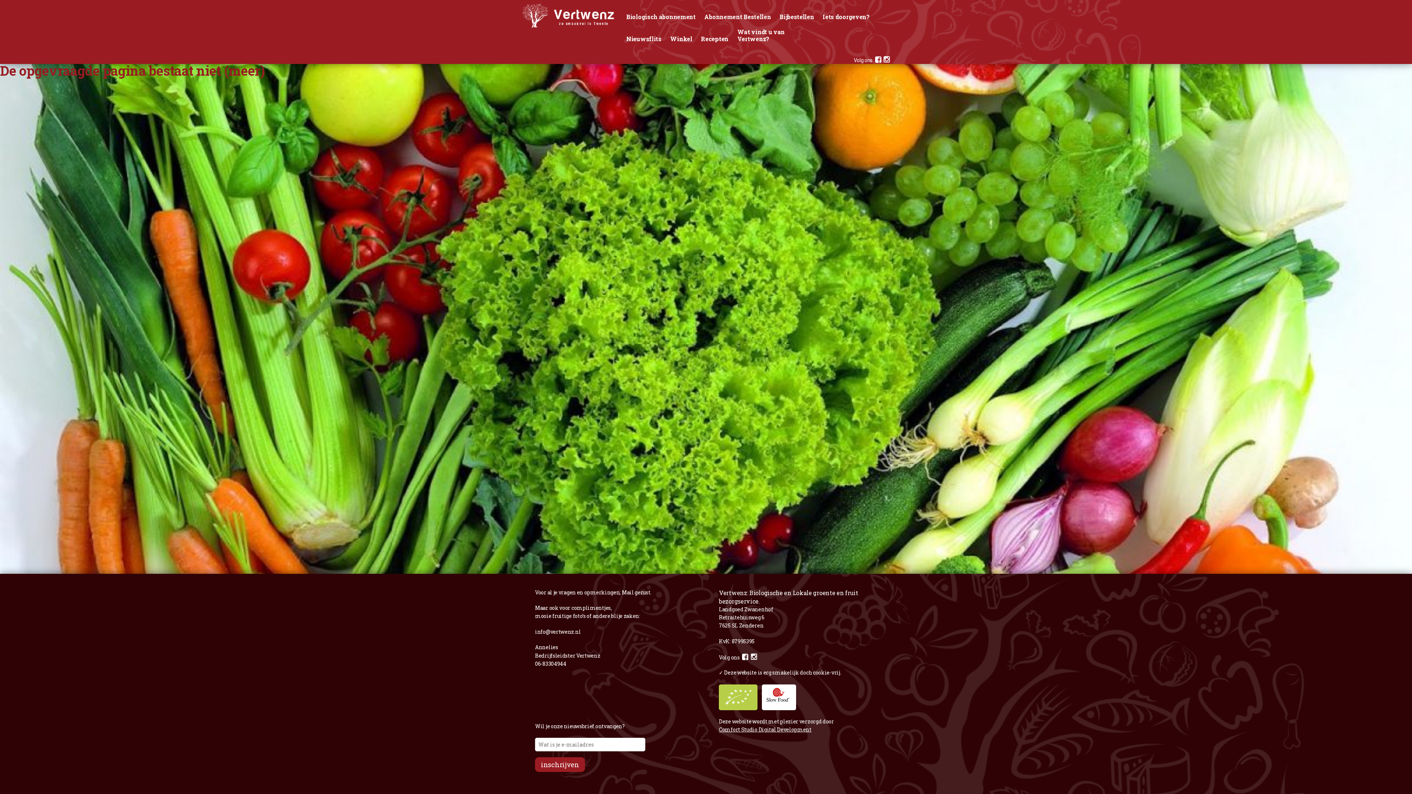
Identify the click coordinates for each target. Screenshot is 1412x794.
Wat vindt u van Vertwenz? (761, 35)
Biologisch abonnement (661, 17)
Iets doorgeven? (846, 17)
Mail (628, 592)
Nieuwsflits (644, 39)
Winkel (681, 39)
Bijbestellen (797, 17)
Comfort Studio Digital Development (765, 729)
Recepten (714, 39)
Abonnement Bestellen (737, 17)
